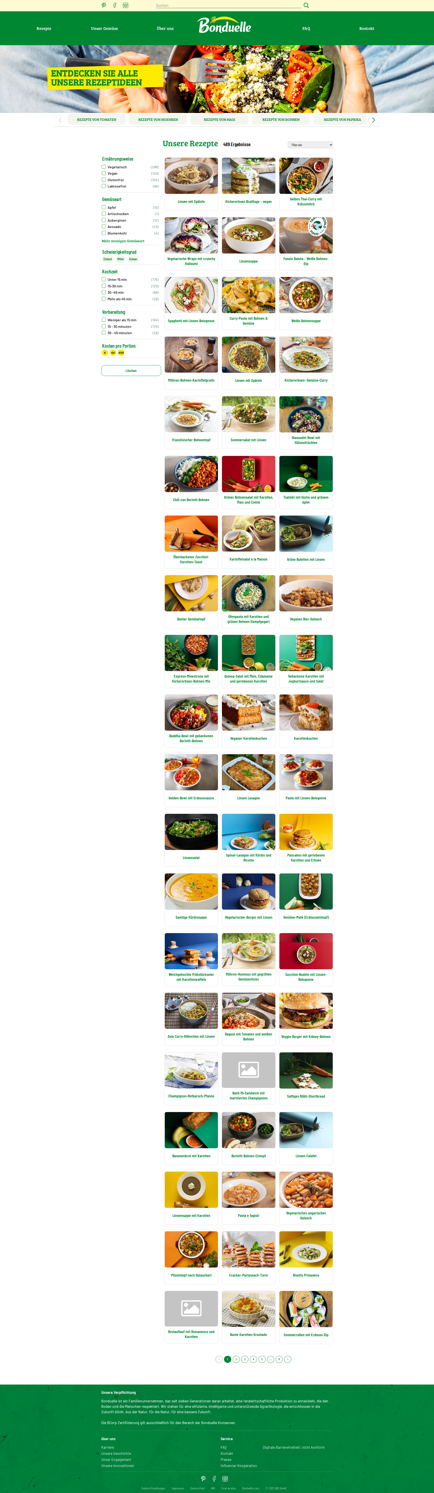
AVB (213, 1488)
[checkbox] (130, 167)
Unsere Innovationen (117, 1465)
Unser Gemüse (104, 28)
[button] (130, 207)
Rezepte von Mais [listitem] (219, 119)
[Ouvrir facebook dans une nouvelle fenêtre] (115, 6)
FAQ (306, 28)
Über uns (165, 28)
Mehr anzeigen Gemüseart (123, 240)
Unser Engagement (116, 1459)
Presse (226, 1459)
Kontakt (366, 28)
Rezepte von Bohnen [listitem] (281, 119)
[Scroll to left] (60, 120)
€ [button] (105, 352)
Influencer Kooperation (239, 1465)
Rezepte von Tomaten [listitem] (96, 119)
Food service (228, 1488)
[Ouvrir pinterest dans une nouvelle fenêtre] (104, 6)
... (270, 1359)
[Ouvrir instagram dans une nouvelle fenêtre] (125, 6)
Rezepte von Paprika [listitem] (342, 119)
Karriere (107, 1447)
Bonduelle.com (250, 1488)
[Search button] (306, 6)
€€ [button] (113, 352)
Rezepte (44, 28)
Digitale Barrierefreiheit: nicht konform (294, 1447)
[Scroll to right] (373, 120)
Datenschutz (197, 1488)
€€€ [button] (121, 352)
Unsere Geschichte (116, 1453)
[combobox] (228, 5)
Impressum (178, 1488)
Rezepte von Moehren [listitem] (158, 119)
